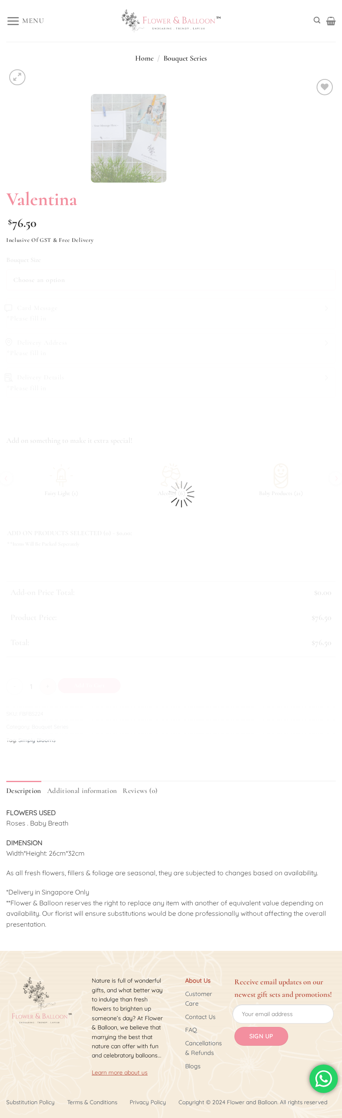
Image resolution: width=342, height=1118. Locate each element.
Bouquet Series (185, 58)
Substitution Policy (30, 1101)
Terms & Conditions (92, 1101)
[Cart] (331, 21)
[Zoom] (17, 77)
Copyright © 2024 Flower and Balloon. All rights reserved (253, 1101)
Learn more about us (120, 1072)
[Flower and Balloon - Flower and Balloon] (171, 21)
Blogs (193, 1066)
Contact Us (200, 1017)
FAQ (191, 1030)
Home (144, 58)
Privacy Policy (148, 1101)
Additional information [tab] (82, 790)
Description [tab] (23, 790)
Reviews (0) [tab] (140, 790)
